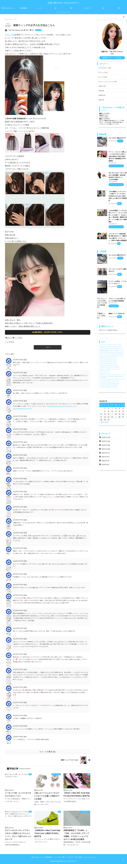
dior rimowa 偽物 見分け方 (117, 138)
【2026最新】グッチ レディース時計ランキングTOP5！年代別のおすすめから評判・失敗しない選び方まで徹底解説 (118, 196)
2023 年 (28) (106, 449)
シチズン (103, 386)
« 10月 (101, 422)
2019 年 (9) (105, 464)
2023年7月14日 (18, 468)
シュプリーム (114, 381)
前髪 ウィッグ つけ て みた (69, 760)
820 (27, 30)
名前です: (104, 52)
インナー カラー (104, 117)
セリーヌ (112, 363)
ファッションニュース (63, 12)
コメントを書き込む (47, 751)
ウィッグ (38, 30)
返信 (25, 360)
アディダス (104, 359)
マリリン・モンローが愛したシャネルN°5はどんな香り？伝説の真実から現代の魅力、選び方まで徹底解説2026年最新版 (118, 156)
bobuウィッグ (103, 115)
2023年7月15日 (18, 360)
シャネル (112, 355)
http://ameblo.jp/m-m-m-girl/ (22, 408)
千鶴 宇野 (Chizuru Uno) (16, 30)
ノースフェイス (115, 346)
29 (33, 30)
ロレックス (104, 355)
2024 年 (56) (106, 445)
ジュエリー (104, 381)
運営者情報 (24, 8)
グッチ (120, 355)
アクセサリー (87, 8)
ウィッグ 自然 (11, 35)
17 (112, 414)
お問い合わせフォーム (7, 8)
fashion (9, 338)
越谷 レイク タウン (104, 113)
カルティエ (104, 367)
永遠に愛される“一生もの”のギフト (63, 3)
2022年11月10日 (18, 726)
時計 (71, 8)
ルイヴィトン (104, 346)
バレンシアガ (114, 367)
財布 (119, 8)
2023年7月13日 (18, 639)
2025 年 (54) (106, 441)
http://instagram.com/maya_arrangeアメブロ (61, 406)
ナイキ (120, 350)
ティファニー (104, 372)
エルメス (112, 359)
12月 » (106, 422)
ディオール (104, 363)
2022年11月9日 (18, 737)
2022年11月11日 (18, 715)
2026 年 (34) (106, 437)
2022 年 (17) (106, 453)
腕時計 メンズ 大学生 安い (117, 313)
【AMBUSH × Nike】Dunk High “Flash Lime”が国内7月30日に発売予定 (47, 833)
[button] (48, 347)
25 (116, 417)
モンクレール (111, 350)
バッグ (40, 8)
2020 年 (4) (105, 460)
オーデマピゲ (112, 386)
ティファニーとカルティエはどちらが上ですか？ (112, 376)
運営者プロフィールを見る (112, 58)
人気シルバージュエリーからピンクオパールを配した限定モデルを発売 (46, 796)
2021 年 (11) (105, 457)
